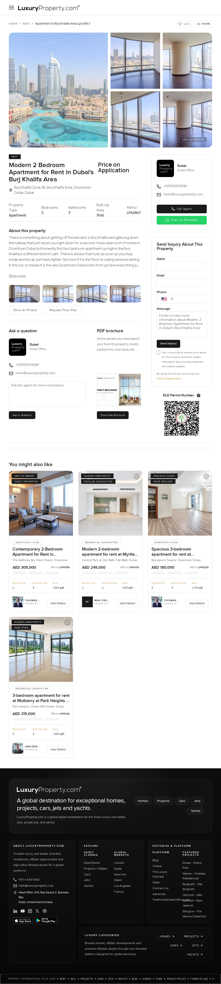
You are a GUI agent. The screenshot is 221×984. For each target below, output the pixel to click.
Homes (143, 801)
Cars (181, 801)
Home (13, 23)
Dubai (118, 868)
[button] (58, 90)
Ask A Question (22, 415)
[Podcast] (45, 911)
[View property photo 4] (91, 293)
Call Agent (184, 209)
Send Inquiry (168, 343)
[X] (37, 911)
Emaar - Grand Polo (192, 865)
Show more (17, 276)
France (119, 892)
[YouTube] (23, 911)
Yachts (195, 811)
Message (163, 309)
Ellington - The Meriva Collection (194, 913)
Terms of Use (199, 979)
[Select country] (164, 299)
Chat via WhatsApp (184, 220)
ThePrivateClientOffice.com (165, 900)
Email (160, 275)
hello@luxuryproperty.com (36, 885)
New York (120, 874)
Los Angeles (122, 886)
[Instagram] (30, 911)
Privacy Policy (176, 979)
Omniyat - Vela (192, 895)
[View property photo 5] (125, 293)
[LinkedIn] (15, 911)
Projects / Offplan (95, 868)
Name (161, 259)
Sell (73, 979)
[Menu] (11, 7)
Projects (163, 801)
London (119, 863)
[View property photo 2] (24, 293)
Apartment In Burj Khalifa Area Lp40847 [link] (62, 23)
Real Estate (92, 863)
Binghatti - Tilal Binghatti (192, 886)
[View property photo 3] (58, 293)
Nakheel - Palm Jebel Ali (192, 903)
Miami (118, 880)
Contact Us (160, 888)
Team (156, 882)
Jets (197, 801)
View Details (58, 603)
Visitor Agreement (169, 378)
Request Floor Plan (63, 310)
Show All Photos (25, 310)
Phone (161, 292)
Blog (155, 860)
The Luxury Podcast (160, 874)
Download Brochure (113, 415)
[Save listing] (67, 476)
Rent (26, 23)
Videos (157, 866)
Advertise (159, 894)
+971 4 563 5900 (29, 879)
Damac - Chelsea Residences (194, 876)
